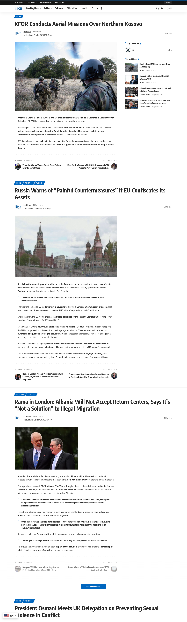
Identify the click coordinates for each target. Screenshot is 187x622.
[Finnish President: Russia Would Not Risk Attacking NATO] (131, 79)
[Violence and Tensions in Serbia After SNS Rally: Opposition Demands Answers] (131, 104)
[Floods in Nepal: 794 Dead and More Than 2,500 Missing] (131, 67)
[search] (157, 8)
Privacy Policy (45, 2)
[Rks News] (18, 8)
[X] (148, 50)
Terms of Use (59, 2)
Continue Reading (93, 586)
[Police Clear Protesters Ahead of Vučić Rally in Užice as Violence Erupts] (131, 92)
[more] (101, 8)
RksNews (27, 31)
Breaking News (145, 95)
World (142, 70)
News (18, 16)
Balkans (20, 394)
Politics (29, 183)
